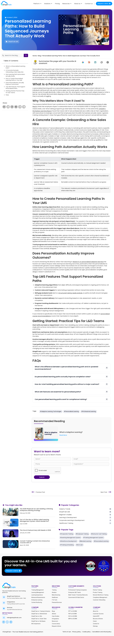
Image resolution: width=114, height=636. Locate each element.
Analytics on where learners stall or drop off (83, 245)
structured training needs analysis (70, 293)
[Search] (26, 55)
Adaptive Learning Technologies (51, 411)
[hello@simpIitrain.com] (4, 617)
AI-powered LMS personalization (59, 73)
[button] (4, 106)
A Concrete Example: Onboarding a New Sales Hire (14, 71)
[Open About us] (81, 3)
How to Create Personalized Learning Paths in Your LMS (14, 79)
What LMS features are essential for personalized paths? (58, 392)
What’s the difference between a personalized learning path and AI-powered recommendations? (66, 368)
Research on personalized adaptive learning (88, 262)
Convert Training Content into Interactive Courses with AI (35, 542)
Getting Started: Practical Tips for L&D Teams (15, 91)
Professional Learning (89, 411)
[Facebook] (11, 622)
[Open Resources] (71, 3)
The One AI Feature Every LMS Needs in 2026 (35, 530)
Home (35, 56)
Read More (63, 435)
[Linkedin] (3, 622)
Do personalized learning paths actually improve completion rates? (63, 376)
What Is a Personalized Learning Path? (15, 67)
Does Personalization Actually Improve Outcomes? (15, 83)
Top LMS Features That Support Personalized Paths (15, 87)
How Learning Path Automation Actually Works (15, 75)
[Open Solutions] (51, 3)
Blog (39, 56)
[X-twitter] (7, 622)
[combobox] (13, 55)
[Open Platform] (41, 3)
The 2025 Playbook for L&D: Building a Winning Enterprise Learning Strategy (36, 509)
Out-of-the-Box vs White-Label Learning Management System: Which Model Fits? (34, 520)
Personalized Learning (72, 411)
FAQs (7, 95)
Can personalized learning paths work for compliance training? (61, 399)
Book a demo (54, 356)
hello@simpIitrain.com (14, 617)
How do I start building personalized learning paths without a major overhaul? (67, 384)
